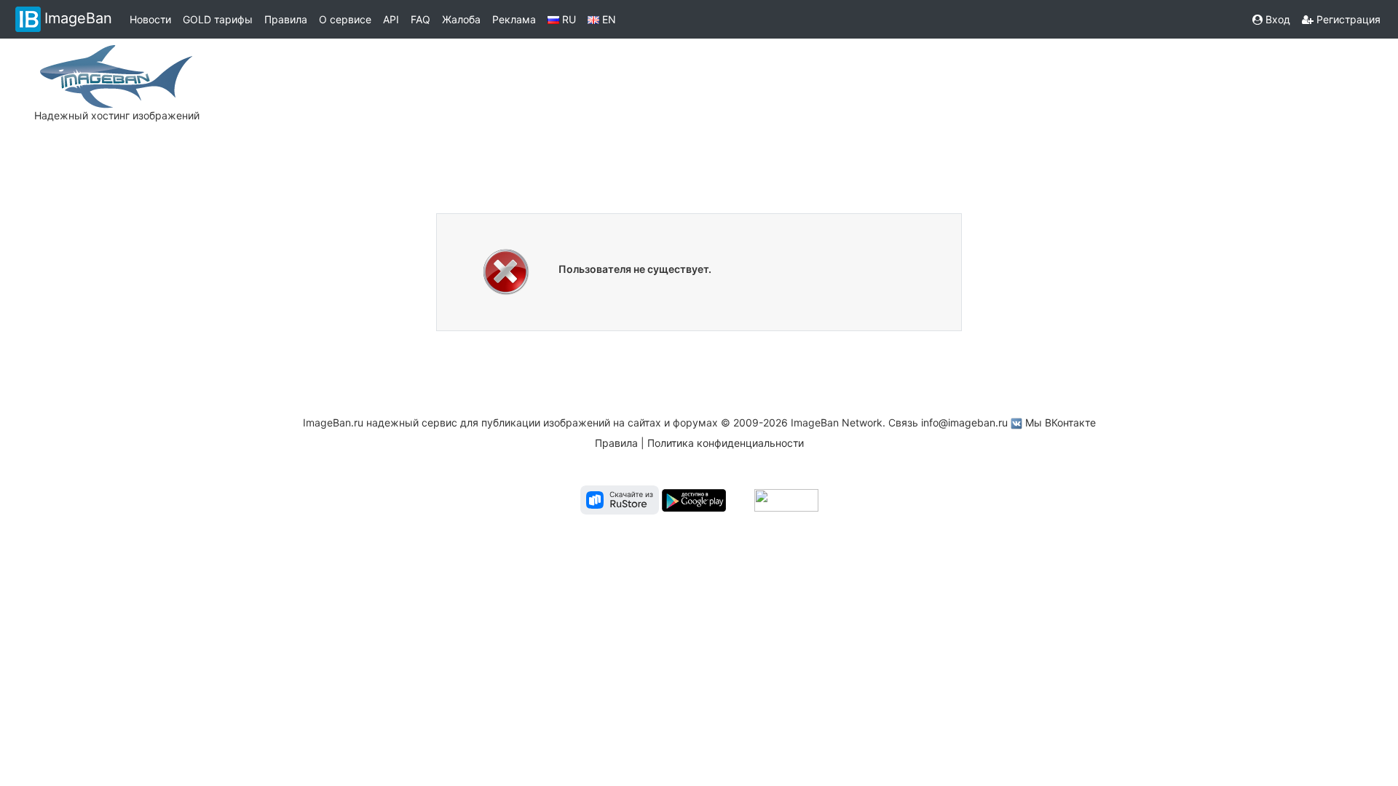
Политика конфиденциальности (725, 443)
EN (607, 19)
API (391, 19)
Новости (150, 19)
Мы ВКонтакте (1060, 422)
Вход (1276, 19)
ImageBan (78, 18)
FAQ (420, 19)
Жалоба (461, 19)
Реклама (514, 19)
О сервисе (345, 19)
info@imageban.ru (964, 422)
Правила (285, 19)
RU (567, 19)
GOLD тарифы (218, 19)
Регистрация (1347, 19)
